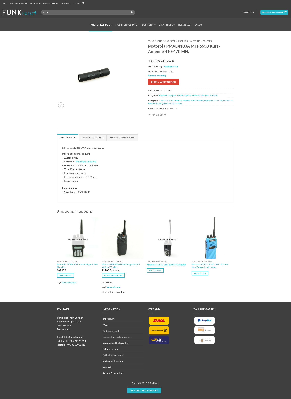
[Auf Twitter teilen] (153, 115)
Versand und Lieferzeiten (115, 342)
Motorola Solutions (200, 95)
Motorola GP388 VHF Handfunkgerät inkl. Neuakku (77, 266)
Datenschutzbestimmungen (117, 336)
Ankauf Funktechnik (18, 3)
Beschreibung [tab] (68, 138)
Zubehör (183, 41)
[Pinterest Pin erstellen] (161, 115)
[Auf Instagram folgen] (83, 3)
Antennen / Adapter (201, 41)
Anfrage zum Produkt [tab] (122, 138)
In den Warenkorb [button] (113, 275)
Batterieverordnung (113, 355)
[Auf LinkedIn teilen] (165, 115)
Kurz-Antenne (197, 100)
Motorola (208, 100)
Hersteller (185, 24)
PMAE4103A (169, 103)
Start (151, 41)
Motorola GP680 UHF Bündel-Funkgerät (166, 264)
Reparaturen (35, 3)
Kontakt (76, 3)
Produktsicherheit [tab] (93, 138)
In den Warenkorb (163, 82)
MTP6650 (157, 103)
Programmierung (50, 3)
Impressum (108, 318)
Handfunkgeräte (99, 24)
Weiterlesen (65, 275)
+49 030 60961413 (76, 340)
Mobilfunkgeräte (126, 24)
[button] (248, 12)
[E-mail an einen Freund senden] (157, 115)
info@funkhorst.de (74, 337)
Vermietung (66, 3)
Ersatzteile (166, 24)
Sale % (198, 24)
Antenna (178, 100)
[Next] (232, 259)
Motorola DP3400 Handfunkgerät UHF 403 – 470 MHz (121, 266)
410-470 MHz (167, 100)
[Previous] (57, 259)
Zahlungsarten (110, 349)
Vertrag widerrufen (113, 361)
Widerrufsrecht (111, 330)
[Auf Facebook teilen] (150, 115)
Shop (5, 3)
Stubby (178, 103)
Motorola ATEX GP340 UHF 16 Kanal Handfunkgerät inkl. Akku (210, 266)
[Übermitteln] (132, 12)
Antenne (186, 100)
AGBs (105, 324)
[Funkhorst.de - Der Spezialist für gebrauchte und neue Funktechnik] (19, 12)
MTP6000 (218, 100)
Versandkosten (170, 66)
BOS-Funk (147, 24)
